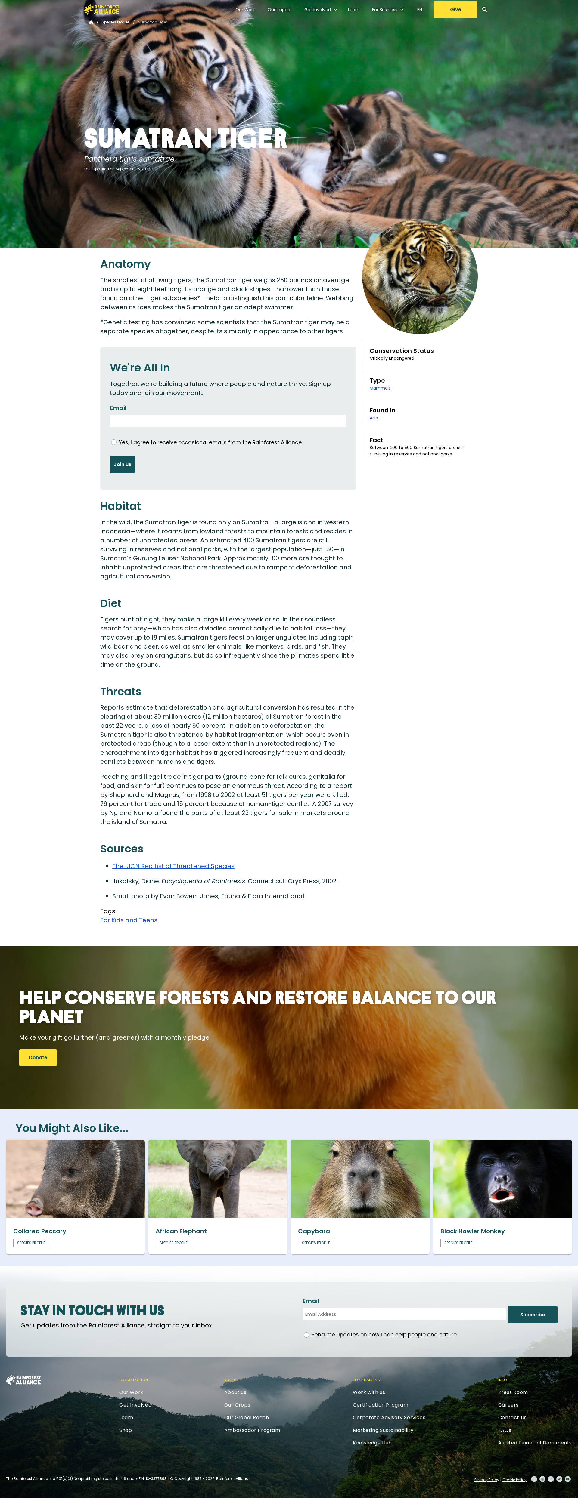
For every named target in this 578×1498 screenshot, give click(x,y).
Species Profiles (116, 22)
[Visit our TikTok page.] (559, 1479)
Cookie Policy (514, 1479)
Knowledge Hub (372, 1442)
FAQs (504, 1430)
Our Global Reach (246, 1417)
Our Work (245, 10)
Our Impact (280, 10)
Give (455, 9)
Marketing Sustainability (383, 1430)
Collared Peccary (39, 1231)
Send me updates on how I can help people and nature (384, 1334)
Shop (125, 1430)
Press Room (513, 1392)
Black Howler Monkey (472, 1231)
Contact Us (512, 1417)
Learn (353, 10)
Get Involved (317, 10)
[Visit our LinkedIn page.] (551, 1479)
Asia (374, 418)
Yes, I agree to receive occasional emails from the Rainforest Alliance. (211, 442)
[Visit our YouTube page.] (568, 1479)
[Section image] (75, 1216)
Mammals (380, 388)
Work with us (369, 1392)
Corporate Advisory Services (389, 1417)
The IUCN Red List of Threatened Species (173, 866)
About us (235, 1392)
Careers (508, 1404)
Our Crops (237, 1404)
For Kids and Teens (128, 920)
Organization (133, 1379)
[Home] (101, 9)
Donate (38, 1057)
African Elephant (181, 1231)
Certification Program (381, 1404)
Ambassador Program (252, 1430)
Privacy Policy (486, 1479)
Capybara (314, 1231)
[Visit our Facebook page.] (534, 1479)
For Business (384, 10)
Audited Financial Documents (535, 1442)
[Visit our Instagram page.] (542, 1479)
